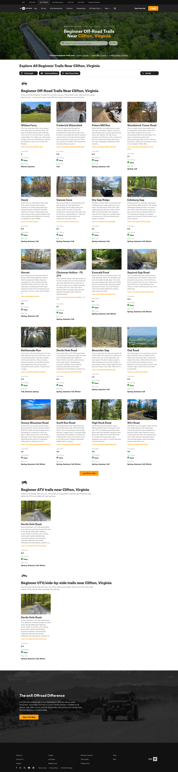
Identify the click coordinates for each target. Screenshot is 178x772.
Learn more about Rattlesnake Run (35, 360)
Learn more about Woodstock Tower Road (142, 136)
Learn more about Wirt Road (142, 433)
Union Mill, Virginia (98, 55)
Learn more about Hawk (35, 210)
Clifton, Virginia (82, 55)
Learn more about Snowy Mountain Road (35, 433)
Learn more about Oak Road (142, 360)
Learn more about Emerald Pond (106, 285)
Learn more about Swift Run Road (71, 433)
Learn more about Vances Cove (71, 210)
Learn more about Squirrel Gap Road (142, 285)
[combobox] (85, 43)
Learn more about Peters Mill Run (106, 136)
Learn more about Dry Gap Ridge (106, 210)
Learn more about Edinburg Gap (142, 210)
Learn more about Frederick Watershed (71, 136)
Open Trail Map (29, 717)
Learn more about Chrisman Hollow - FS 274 (71, 285)
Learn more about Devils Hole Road (71, 360)
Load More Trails (89, 473)
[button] (28, 73)
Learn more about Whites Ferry (35, 136)
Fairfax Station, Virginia (118, 55)
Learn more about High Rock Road (106, 433)
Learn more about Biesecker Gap (106, 360)
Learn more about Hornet (35, 285)
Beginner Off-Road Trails (72, 26)
